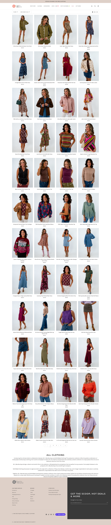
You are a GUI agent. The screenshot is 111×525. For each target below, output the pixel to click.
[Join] (107, 502)
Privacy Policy (15, 498)
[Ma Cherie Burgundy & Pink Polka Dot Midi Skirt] (66, 387)
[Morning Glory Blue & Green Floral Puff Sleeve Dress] (88, 279)
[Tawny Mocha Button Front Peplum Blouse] (44, 387)
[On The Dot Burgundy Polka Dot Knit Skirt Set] (66, 424)
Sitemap (14, 505)
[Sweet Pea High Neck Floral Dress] (22, 138)
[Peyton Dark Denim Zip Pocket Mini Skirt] (22, 352)
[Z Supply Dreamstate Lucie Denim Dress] (88, 243)
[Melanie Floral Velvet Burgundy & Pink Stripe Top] (22, 387)
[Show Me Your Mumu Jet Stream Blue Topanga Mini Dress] (66, 243)
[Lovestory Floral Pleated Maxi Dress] (44, 279)
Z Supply (32, 490)
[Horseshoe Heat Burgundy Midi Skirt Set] (66, 66)
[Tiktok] (48, 514)
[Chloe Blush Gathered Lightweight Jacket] (66, 102)
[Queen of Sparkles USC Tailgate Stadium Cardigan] (22, 243)
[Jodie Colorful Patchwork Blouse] (88, 102)
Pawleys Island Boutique (54, 490)
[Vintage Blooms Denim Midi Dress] (22, 66)
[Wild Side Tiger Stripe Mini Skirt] (88, 316)
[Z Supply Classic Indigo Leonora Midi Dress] (22, 279)
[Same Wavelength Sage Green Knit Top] (88, 208)
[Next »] (65, 445)
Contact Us (14, 490)
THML (31, 492)
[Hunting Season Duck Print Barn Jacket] (88, 66)
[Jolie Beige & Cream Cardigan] (88, 173)
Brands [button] (32, 488)
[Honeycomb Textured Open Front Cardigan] (22, 208)
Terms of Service (15, 500)
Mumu (31, 498)
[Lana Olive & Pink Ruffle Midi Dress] (44, 138)
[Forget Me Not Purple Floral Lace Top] (66, 316)
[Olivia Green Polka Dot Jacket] (44, 29)
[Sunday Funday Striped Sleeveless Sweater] (66, 138)
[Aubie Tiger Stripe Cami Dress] (66, 29)
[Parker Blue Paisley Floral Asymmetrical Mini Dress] (88, 29)
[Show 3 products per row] (95, 12)
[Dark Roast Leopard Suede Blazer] (44, 102)
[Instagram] (53, 514)
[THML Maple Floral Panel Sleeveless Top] (66, 208)
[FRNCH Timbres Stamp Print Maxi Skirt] (44, 424)
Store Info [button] (51, 488)
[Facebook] (46, 514)
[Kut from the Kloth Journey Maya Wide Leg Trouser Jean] (44, 316)
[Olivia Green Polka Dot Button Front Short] (22, 29)
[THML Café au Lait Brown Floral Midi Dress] (22, 102)
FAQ (13, 496)
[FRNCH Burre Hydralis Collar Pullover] (22, 424)
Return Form (14, 502)
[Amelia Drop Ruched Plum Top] (66, 173)
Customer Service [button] (17, 488)
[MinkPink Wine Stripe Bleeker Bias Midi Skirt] (66, 352)
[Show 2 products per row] (93, 12)
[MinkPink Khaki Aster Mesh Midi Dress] (44, 352)
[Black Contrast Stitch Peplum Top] (22, 173)
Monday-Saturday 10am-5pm (55, 494)
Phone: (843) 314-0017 (53, 492)
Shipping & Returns (16, 494)
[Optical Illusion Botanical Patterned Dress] (22, 316)
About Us (14, 492)
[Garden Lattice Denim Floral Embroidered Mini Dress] (44, 66)
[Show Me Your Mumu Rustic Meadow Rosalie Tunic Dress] (44, 243)
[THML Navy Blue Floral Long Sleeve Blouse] (44, 208)
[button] (32, 6)
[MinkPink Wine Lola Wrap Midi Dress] (88, 352)
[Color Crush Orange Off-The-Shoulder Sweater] (88, 387)
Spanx (31, 496)
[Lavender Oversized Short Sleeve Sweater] (88, 424)
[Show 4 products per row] (97, 12)
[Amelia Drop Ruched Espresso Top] (44, 173)
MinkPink (32, 500)
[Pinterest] (51, 514)
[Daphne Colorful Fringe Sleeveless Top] (88, 138)
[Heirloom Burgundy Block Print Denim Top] (66, 279)
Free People (32, 494)
